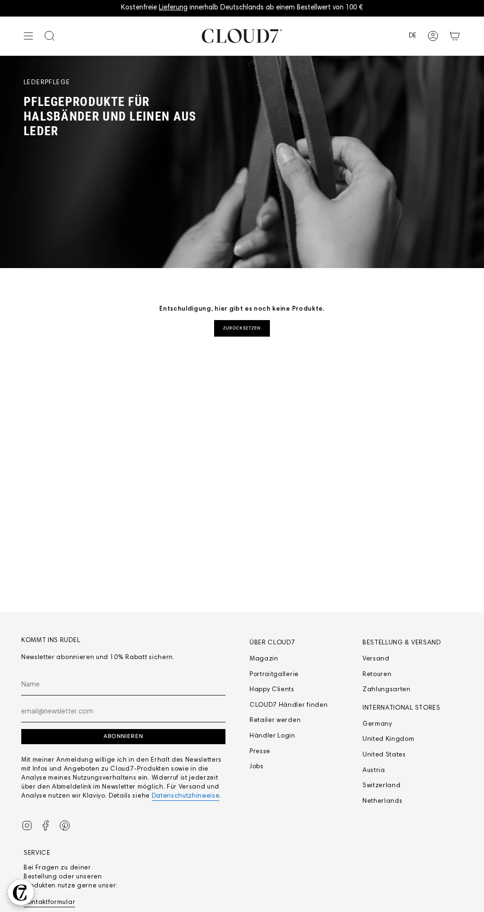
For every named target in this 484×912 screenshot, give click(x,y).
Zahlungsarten (387, 689)
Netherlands (382, 801)
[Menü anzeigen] (28, 36)
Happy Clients (272, 689)
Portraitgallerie (274, 674)
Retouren (377, 674)
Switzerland (381, 785)
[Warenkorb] (455, 36)
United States (384, 755)
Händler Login (272, 736)
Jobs (257, 767)
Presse (260, 751)
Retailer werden (275, 720)
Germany (377, 724)
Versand (376, 659)
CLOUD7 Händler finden (289, 705)
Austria (374, 770)
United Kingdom (389, 739)
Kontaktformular (49, 902)
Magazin (264, 659)
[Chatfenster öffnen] (21, 892)
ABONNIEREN (123, 736)
